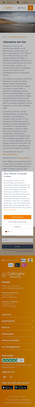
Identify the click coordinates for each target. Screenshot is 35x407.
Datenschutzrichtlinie (10, 210)
